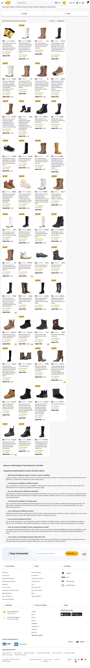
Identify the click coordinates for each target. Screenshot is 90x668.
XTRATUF (29, 263)
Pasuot (63, 41)
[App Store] (66, 615)
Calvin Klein (29, 364)
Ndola (33, 617)
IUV (48, 41)
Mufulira (34, 632)
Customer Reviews (37, 578)
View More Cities (36, 635)
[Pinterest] (75, 661)
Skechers (13, 332)
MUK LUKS (62, 401)
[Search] (64, 2)
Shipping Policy (7, 593)
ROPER (47, 364)
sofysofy (13, 401)
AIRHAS (63, 79)
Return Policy (35, 581)
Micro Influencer (7, 596)
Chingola (34, 623)
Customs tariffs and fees (10, 590)
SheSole (14, 117)
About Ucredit (35, 587)
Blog (32, 593)
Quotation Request (8, 578)
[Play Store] (77, 615)
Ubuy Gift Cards (36, 590)
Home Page (5, 7)
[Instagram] (78, 659)
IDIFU (14, 229)
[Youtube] (82, 659)
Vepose (14, 364)
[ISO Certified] (19, 644)
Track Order (6, 587)
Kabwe (33, 620)
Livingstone (35, 626)
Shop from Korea (57, 653)
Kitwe (33, 614)
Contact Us (5, 575)
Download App (36, 572)
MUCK (47, 263)
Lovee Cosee (62, 364)
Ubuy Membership (8, 599)
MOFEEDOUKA (62, 296)
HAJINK (14, 156)
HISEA (30, 117)
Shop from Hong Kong (43, 653)
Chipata (34, 629)
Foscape (46, 229)
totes (47, 332)
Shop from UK (17, 653)
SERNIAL (14, 192)
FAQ (32, 584)
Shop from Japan (29, 653)
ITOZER (14, 296)
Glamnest (46, 439)
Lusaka (33, 611)
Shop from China (70, 653)
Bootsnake (13, 41)
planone (46, 401)
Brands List (34, 575)
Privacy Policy (48, 659)
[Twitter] (85, 659)
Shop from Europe (20, 655)
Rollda (30, 296)
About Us (5, 572)
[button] (72, 3)
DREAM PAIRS (29, 41)
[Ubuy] (7, 2)
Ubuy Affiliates (36, 596)
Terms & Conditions (35, 659)
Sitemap (4, 584)
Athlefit (30, 156)
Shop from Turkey (7, 655)
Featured (60, 21)
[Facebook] (75, 659)
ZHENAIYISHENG (46, 192)
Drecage (13, 439)
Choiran (14, 79)
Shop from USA (6, 653)
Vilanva (30, 401)
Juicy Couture (29, 192)
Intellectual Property (8, 581)
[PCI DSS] (6, 644)
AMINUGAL (62, 156)
